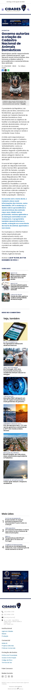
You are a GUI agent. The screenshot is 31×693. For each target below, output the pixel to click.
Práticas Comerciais (8, 648)
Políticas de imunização (13, 518)
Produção (5, 636)
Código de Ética (7, 660)
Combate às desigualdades (13, 544)
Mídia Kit (4, 643)
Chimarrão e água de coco (12, 424)
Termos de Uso (7, 663)
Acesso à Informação (9, 658)
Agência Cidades (7, 631)
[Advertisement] (15, 499)
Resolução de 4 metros (11, 453)
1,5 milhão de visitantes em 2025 (13, 480)
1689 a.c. (8, 536)
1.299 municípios (10, 528)
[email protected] (9, 617)
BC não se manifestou (10, 342)
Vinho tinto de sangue (10, 367)
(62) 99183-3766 (9, 614)
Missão (4, 634)
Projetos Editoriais (8, 646)
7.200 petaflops (8, 396)
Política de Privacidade (9, 655)
